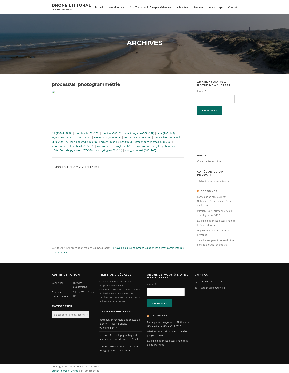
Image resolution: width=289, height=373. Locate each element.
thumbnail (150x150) (87, 133)
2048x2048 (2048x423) (137, 137)
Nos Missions (116, 7)
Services (198, 7)
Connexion (58, 282)
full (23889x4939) (62, 133)
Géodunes (208, 191)
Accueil (99, 7)
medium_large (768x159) (139, 133)
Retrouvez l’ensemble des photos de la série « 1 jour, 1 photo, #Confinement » (119, 323)
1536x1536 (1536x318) (107, 137)
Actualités (182, 7)
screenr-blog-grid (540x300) (82, 141)
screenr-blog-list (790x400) (116, 141)
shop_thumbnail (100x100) (140, 150)
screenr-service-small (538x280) (152, 141)
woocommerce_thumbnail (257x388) (73, 146)
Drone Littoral (71, 5)
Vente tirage (216, 7)
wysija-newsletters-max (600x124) (71, 137)
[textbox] (217, 181)
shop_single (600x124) (109, 150)
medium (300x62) (112, 133)
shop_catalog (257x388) (79, 150)
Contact (232, 7)
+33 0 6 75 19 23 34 (211, 281)
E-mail (201, 91)
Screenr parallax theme (65, 370)
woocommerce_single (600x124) (115, 146)
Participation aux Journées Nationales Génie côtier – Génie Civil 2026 (214, 201)
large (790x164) (166, 133)
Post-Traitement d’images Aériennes (150, 7)
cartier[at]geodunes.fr (213, 287)
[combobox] (217, 181)
